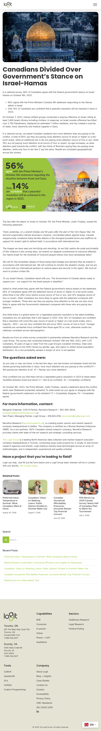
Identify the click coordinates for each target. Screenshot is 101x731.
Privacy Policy (43, 698)
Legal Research (76, 624)
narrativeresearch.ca (33, 423)
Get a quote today (28, 465)
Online (39, 633)
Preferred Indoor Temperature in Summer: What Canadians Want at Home (12, 503)
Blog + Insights (43, 676)
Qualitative (41, 642)
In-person (41, 628)
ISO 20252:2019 (44, 707)
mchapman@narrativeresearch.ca (19, 413)
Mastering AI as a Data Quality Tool (21, 580)
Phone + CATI (43, 637)
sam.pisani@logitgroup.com (76, 416)
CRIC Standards (44, 703)
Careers (40, 689)
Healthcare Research (79, 619)
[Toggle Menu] (95, 4)
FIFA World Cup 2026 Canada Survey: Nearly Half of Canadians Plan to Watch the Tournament (88, 504)
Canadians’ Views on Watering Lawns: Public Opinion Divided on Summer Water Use (37, 503)
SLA (6, 680)
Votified (8, 685)
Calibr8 (7, 671)
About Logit (42, 671)
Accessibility (42, 694)
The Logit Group (11, 439)
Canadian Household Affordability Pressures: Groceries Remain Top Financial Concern (62, 505)
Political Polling (76, 628)
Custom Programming (15, 689)
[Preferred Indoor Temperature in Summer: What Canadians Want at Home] (12, 487)
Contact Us (41, 685)
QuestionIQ (9, 676)
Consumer (41, 624)
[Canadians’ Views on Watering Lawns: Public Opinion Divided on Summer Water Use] (37, 487)
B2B (38, 619)
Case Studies (42, 680)
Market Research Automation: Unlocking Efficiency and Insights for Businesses (43, 562)
